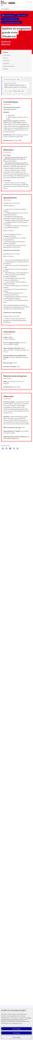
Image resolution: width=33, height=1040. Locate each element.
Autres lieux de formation (11, 19)
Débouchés (5, 69)
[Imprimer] (2, 448)
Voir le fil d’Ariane (5, 8)
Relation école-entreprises (9, 66)
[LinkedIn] (10, 448)
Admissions (5, 58)
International (6, 63)
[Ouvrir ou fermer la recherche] (28, 2)
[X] (13, 448)
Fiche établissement (9, 15)
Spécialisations (6, 60)
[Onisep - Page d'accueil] (11, 3)
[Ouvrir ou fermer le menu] (31, 2)
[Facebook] (17, 448)
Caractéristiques (6, 55)
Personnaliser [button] (16, 1037)
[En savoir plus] (25, 85)
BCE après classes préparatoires (14, 157)
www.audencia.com (9, 109)
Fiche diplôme (23, 15)
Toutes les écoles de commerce (12, 22)
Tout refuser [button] (16, 1033)
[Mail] (6, 448)
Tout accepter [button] (16, 1029)
